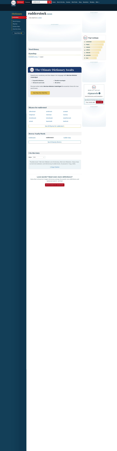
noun (49, 13)
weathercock (67, 118)
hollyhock (32, 115)
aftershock (32, 111)
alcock (31, 121)
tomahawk (49, 118)
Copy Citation (55, 167)
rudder (40, 18)
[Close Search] (45, 2)
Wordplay (92, 2)
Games (54, 2)
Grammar (68, 2)
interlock (48, 115)
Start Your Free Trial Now (40, 93)
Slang (80, 2)
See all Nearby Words (54, 142)
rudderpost (32, 138)
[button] (97, 2)
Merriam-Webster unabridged (55, 184)
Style (30, 157)
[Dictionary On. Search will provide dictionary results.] (24, 2)
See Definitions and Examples (93, 96)
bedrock (65, 121)
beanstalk (49, 121)
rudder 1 (34, 57)
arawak (65, 111)
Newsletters (85, 2)
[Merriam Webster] (94, 87)
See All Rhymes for (54, 126)
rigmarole (93, 93)
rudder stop (67, 138)
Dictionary (17, 13)
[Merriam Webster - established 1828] (13, 1)
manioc (65, 115)
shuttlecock (32, 118)
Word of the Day (61, 2)
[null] (99, 93)
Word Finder (74, 2)
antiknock (49, 111)
